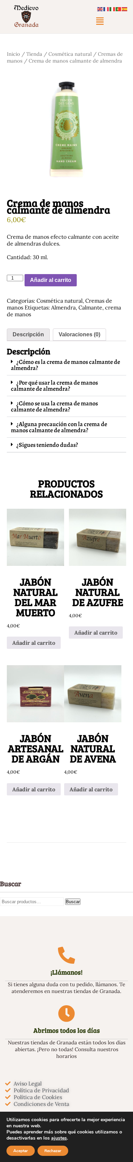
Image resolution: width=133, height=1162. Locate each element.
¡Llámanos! (66, 972)
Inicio (13, 54)
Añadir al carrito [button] (33, 642)
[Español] (125, 8)
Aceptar (20, 1150)
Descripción (28, 334)
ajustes (59, 1138)
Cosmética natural (70, 54)
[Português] (119, 8)
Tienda (34, 54)
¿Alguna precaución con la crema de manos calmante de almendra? (59, 427)
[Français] (106, 8)
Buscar (73, 901)
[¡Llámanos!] (66, 955)
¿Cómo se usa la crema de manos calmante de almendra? (54, 406)
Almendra (63, 307)
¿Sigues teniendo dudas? (47, 445)
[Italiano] (112, 8)
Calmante (90, 307)
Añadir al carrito (50, 280)
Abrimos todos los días (66, 1030)
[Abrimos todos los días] (66, 1013)
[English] (100, 8)
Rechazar (52, 1150)
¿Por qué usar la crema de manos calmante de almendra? (54, 385)
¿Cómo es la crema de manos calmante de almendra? (65, 365)
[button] (100, 21)
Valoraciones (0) (79, 334)
